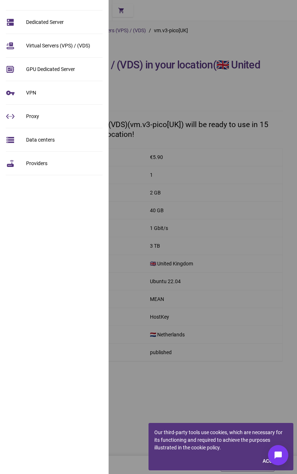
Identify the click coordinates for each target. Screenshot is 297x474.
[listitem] (54, 22)
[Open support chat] (278, 455)
